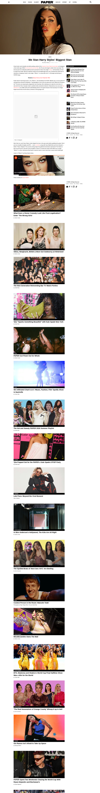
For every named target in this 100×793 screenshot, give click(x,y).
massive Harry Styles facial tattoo (50, 66)
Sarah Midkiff (25, 177)
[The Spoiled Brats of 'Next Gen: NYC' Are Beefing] (39, 552)
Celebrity (36, 2)
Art (70, 2)
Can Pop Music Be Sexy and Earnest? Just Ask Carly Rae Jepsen (77, 128)
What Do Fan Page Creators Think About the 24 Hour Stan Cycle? (78, 104)
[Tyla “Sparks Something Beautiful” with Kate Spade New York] (39, 306)
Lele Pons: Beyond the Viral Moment (28, 496)
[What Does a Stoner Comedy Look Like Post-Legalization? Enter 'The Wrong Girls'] (39, 197)
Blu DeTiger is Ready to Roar (78, 117)
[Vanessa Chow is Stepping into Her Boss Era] (68, 90)
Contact (71, 134)
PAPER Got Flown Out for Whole (27, 356)
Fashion (30, 2)
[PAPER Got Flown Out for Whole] (39, 340)
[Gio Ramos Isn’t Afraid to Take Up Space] (39, 727)
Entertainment (17, 210)
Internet (64, 2)
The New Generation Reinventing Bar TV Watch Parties (36, 286)
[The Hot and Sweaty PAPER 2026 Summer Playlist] (39, 412)
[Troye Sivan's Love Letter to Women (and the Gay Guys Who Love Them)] (68, 80)
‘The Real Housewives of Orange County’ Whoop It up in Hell (38, 709)
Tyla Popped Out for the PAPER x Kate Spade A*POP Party (37, 462)
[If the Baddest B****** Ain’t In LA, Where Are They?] (68, 86)
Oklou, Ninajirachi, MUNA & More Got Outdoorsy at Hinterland (38, 252)
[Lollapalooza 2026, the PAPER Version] (68, 122)
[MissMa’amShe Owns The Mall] (39, 621)
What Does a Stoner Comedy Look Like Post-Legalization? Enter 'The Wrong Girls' (37, 214)
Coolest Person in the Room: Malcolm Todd (31, 603)
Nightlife (58, 2)
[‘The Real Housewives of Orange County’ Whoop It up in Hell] (39, 693)
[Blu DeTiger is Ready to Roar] (68, 118)
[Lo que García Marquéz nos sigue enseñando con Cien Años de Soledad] (68, 70)
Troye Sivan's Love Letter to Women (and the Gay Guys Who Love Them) (78, 81)
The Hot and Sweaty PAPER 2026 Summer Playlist (34, 428)
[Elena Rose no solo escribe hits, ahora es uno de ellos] (68, 76)
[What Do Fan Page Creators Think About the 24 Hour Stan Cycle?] (68, 103)
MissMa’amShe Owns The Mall (26, 637)
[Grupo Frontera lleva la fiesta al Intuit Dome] (68, 109)
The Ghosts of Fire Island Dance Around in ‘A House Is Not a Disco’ (78, 96)
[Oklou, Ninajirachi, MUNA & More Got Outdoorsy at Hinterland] (39, 236)
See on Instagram (18, 139)
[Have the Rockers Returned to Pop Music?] (68, 113)
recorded (37, 145)
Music (24, 2)
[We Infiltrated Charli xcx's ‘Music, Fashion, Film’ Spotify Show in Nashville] (39, 373)
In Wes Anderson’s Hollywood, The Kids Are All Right (35, 532)
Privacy (77, 134)
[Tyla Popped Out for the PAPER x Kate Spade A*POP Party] (39, 446)
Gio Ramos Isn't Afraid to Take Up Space (30, 743)
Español (75, 2)
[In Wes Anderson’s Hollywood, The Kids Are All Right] (39, 516)
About (67, 134)
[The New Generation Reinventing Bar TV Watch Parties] (39, 269)
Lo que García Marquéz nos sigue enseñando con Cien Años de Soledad (77, 71)
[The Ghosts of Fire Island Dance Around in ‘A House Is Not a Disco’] (68, 95)
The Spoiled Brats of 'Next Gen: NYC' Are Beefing (33, 569)
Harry (50, 69)
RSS (74, 134)
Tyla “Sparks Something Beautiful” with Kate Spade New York (38, 322)
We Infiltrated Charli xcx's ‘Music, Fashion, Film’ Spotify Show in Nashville (39, 391)
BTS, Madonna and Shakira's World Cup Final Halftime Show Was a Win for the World (38, 674)
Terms (81, 134)
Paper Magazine (18, 784)
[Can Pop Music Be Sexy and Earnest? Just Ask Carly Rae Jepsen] (68, 127)
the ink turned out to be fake (32, 68)
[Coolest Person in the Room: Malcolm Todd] (39, 587)
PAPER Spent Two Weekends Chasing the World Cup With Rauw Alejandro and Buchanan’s (37, 781)
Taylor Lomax (17, 217)
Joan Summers (18, 570)
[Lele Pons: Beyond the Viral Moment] (39, 480)
